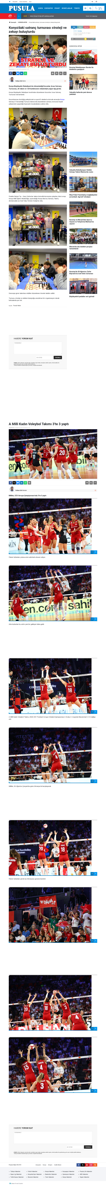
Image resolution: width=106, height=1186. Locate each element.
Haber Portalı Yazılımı (17, 1183)
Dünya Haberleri (67, 1177)
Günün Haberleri (23, 1)
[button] (56, 73)
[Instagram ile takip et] (65, 81)
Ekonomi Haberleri (33, 1177)
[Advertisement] (38, 321)
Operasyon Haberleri (68, 1174)
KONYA (40, 8)
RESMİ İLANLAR (67, 8)
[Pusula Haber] (22, 8)
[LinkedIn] (21, 73)
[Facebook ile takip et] (79, 1165)
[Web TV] (92, 1)
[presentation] (15, 16)
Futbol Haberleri (32, 1171)
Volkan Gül (18, 81)
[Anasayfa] (10, 1)
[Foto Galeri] (96, 1)
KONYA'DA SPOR (22, 22)
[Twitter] (14, 73)
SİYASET (57, 8)
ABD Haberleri (84, 1174)
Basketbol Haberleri (51, 1174)
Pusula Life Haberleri (86, 1171)
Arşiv (30, 1)
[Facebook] (10, 73)
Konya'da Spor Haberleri (35, 1174)
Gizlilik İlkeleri (57, 1165)
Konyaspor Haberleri (68, 1171)
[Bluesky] (18, 73)
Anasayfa (13, 22)
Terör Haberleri (49, 1177)
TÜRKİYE (77, 8)
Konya (62, 99)
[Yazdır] (52, 73)
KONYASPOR (48, 8)
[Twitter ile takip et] (83, 1165)
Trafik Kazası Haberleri (17, 1177)
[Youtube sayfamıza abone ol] (87, 1165)
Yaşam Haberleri (84, 1177)
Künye (44, 1165)
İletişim (50, 1165)
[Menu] (85, 8)
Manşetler (15, 1)
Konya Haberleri (49, 1171)
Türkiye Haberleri (15, 1171)
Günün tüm (91, 16)
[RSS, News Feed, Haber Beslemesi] (95, 1165)
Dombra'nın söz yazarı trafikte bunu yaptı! (42, 16)
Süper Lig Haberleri (15, 1174)
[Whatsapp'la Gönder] (25, 73)
